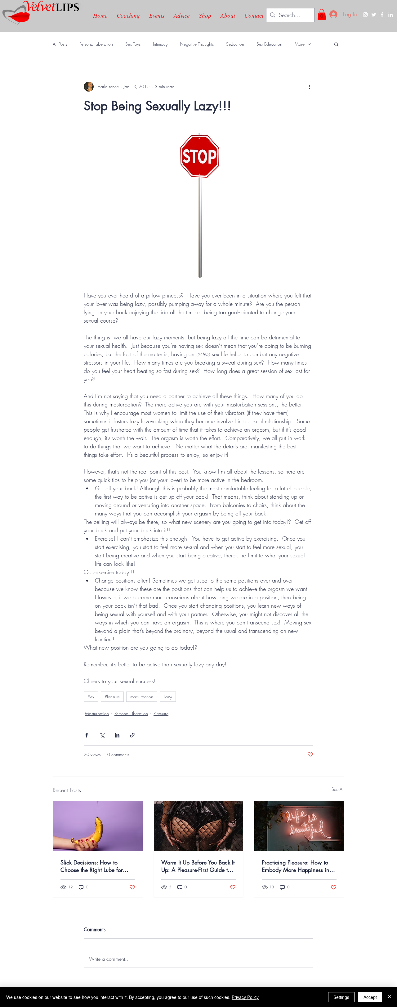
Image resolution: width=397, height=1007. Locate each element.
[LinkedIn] (390, 14)
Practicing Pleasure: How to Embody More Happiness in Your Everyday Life (295, 866)
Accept (370, 997)
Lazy (168, 697)
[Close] (389, 997)
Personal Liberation (96, 44)
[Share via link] (132, 735)
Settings (341, 997)
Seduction (235, 44)
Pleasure (112, 697)
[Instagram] (365, 14)
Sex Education (269, 44)
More (300, 44)
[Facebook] (382, 14)
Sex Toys (133, 44)
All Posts (60, 44)
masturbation (141, 697)
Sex (91, 697)
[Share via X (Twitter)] (102, 735)
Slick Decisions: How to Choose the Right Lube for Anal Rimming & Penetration (94, 866)
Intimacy (160, 44)
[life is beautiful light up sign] (299, 826)
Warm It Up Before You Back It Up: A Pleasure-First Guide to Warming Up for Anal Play (197, 866)
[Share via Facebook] (87, 735)
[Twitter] (374, 14)
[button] (321, 14)
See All (338, 789)
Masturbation (97, 713)
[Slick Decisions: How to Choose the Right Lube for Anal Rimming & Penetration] (98, 826)
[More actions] (309, 86)
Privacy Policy (245, 997)
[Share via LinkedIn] (117, 735)
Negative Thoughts (197, 44)
